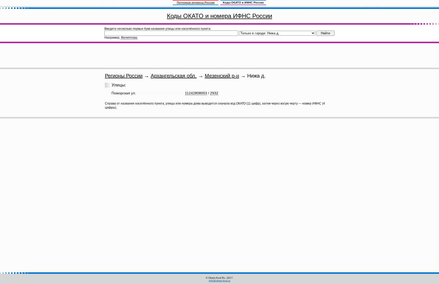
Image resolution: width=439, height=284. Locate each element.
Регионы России (124, 76)
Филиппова (129, 37)
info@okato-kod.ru (219, 280)
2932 (214, 93)
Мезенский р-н (222, 76)
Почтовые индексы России (196, 2)
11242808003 (196, 93)
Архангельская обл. (174, 76)
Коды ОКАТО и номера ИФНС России (219, 15)
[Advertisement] (219, 55)
